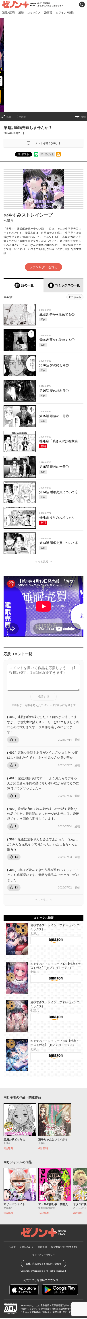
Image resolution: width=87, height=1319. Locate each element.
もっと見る (41, 561)
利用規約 (42, 1247)
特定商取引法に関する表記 (64, 1247)
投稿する (43, 696)
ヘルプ (12, 1247)
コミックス (34, 12)
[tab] (24, 285)
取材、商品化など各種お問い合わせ (43, 1263)
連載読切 (8, 12)
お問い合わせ (26, 1247)
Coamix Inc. (39, 1271)
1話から (76, 297)
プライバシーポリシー (43, 1255)
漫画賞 (48, 12)
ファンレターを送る (43, 267)
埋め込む (49, 154)
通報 (77, 739)
